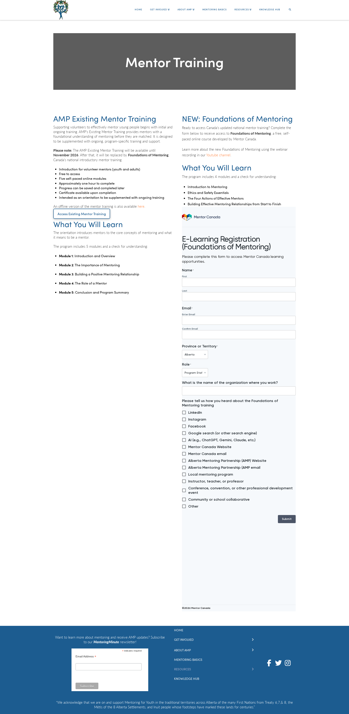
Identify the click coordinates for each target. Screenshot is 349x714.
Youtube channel (218, 154)
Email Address (86, 657)
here (141, 206)
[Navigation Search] (290, 7)
